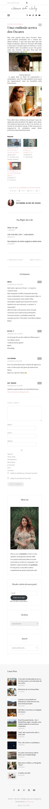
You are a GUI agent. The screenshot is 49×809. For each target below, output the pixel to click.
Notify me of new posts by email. (20, 478)
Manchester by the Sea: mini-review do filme (13, 150)
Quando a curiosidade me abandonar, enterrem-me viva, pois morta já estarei (28, 701)
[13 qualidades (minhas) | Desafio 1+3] (30, 143)
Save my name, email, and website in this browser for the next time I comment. (12, 462)
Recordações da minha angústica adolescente (24, 241)
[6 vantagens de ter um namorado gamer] (14, 166)
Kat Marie (11, 383)
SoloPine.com (29, 802)
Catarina (11, 358)
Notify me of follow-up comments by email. (23, 473)
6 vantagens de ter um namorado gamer (14, 173)
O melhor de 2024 (24, 773)
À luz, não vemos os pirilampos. (29, 743)
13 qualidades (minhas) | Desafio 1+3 (28, 150)
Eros (9, 282)
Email (9, 433)
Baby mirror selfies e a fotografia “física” (29, 764)
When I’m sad (12, 228)
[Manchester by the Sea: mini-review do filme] (14, 143)
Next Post (35, 260)
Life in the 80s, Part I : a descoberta (20, 234)
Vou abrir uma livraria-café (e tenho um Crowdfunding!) (28, 754)
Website (9, 441)
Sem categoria (16, 24)
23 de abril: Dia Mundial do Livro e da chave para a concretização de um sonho (30, 681)
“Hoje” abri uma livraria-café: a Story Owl (28, 733)
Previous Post (15, 260)
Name (9, 425)
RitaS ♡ (10, 331)
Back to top (24, 805)
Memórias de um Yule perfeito (28, 689)
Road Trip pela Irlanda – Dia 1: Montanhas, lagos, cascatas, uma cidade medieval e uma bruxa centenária (29, 723)
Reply (39, 282)
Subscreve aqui (19, 598)
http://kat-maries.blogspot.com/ (18, 392)
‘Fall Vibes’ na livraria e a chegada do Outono (29, 711)
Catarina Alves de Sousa (29, 187)
